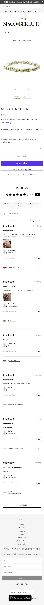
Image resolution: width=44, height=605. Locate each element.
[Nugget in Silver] (22, 65)
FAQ (22, 534)
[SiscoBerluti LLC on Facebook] (18, 19)
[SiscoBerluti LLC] (22, 24)
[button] (33, 194)
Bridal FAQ (22, 538)
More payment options (22, 169)
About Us (22, 528)
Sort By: (30, 221)
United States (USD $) (21, 592)
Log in (9, 11)
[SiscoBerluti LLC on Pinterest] (22, 19)
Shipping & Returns (22, 541)
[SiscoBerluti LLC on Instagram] (25, 19)
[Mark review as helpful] (38, 258)
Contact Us (22, 531)
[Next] (28, 88)
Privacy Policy (22, 544)
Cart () (20, 11)
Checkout (33, 11)
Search (22, 525)
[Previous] (16, 88)
